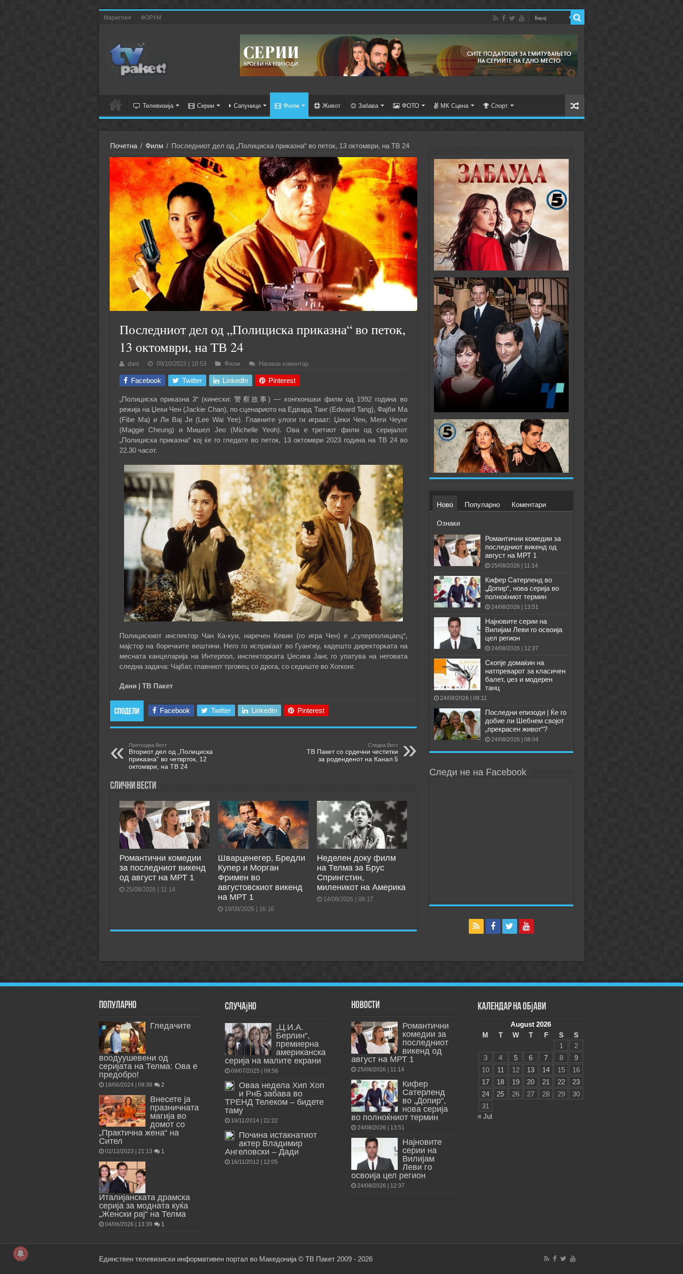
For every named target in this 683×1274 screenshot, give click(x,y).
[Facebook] (503, 18)
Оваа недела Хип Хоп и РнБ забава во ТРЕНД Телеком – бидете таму (274, 1098)
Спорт (499, 105)
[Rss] (495, 18)
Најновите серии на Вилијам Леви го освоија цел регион (523, 629)
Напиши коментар (284, 363)
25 (500, 1094)
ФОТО (410, 105)
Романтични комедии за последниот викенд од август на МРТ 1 (162, 867)
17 (485, 1082)
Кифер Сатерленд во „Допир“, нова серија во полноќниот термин (522, 588)
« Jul (485, 1116)
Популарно (482, 504)
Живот (331, 105)
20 (530, 1082)
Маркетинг (117, 17)
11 (500, 1070)
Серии (205, 105)
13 (530, 1070)
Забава (368, 105)
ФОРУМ (151, 17)
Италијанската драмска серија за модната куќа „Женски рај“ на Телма (144, 1206)
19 (515, 1082)
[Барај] (577, 18)
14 (546, 1070)
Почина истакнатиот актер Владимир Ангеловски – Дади (271, 1143)
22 (561, 1082)
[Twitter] (512, 18)
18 (500, 1082)
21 (546, 1082)
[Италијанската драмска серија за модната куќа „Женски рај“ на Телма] (122, 1177)
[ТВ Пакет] (138, 58)
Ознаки (448, 523)
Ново (445, 504)
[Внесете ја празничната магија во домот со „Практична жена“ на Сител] (122, 1111)
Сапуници (247, 105)
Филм (291, 105)
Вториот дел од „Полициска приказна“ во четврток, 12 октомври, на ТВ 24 (171, 756)
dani (133, 363)
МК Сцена (454, 105)
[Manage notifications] (20, 1253)
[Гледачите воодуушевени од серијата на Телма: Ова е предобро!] (122, 1037)
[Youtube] (521, 18)
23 (576, 1082)
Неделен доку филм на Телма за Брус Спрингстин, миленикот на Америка (361, 872)
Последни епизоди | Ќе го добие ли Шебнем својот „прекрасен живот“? (525, 720)
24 (485, 1094)
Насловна (116, 104)
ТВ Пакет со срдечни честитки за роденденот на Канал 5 (352, 752)
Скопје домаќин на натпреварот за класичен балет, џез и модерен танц (525, 675)
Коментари (529, 504)
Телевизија (158, 105)
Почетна (123, 146)
